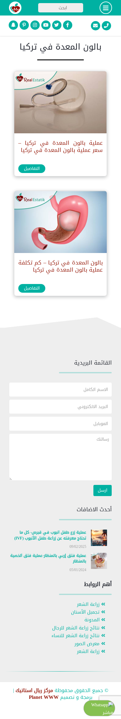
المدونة (92, 620)
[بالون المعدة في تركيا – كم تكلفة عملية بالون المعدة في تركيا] (60, 223)
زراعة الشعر (89, 604)
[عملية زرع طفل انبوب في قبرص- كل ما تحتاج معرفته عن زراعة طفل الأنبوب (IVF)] (99, 539)
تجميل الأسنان (86, 612)
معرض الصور (87, 644)
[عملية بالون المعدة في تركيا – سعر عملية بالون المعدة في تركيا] (60, 104)
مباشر (108, 712)
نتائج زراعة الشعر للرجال (76, 628)
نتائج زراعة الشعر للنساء (76, 635)
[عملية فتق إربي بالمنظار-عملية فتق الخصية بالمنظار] (99, 562)
